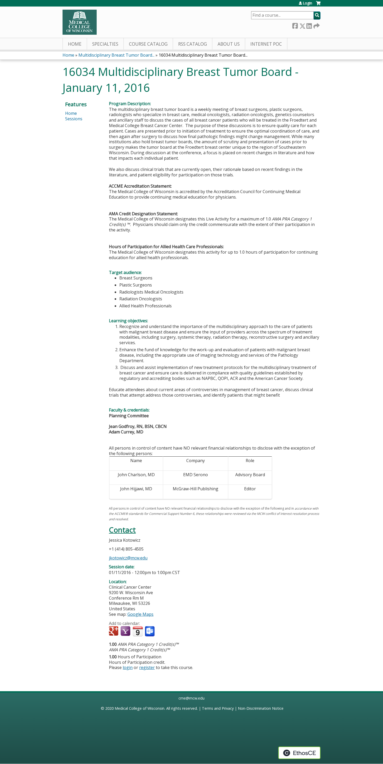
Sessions (73, 119)
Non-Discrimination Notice (260, 708)
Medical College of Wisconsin (139, 708)
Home (75, 44)
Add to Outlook (150, 631)
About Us (229, 44)
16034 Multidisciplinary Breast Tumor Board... (203, 55)
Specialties (105, 44)
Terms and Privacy (218, 708)
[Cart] (318, 5)
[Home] (80, 22)
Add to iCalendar (137, 631)
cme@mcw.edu (191, 698)
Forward (316, 25)
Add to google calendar (114, 631)
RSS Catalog (192, 44)
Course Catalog (148, 44)
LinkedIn (309, 25)
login (128, 667)
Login (307, 3)
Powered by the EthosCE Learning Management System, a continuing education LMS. (299, 753)
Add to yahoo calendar (126, 631)
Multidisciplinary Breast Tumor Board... (116, 55)
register (147, 667)
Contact (122, 530)
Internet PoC (266, 44)
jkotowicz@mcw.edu (128, 558)
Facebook (295, 25)
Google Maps (140, 614)
